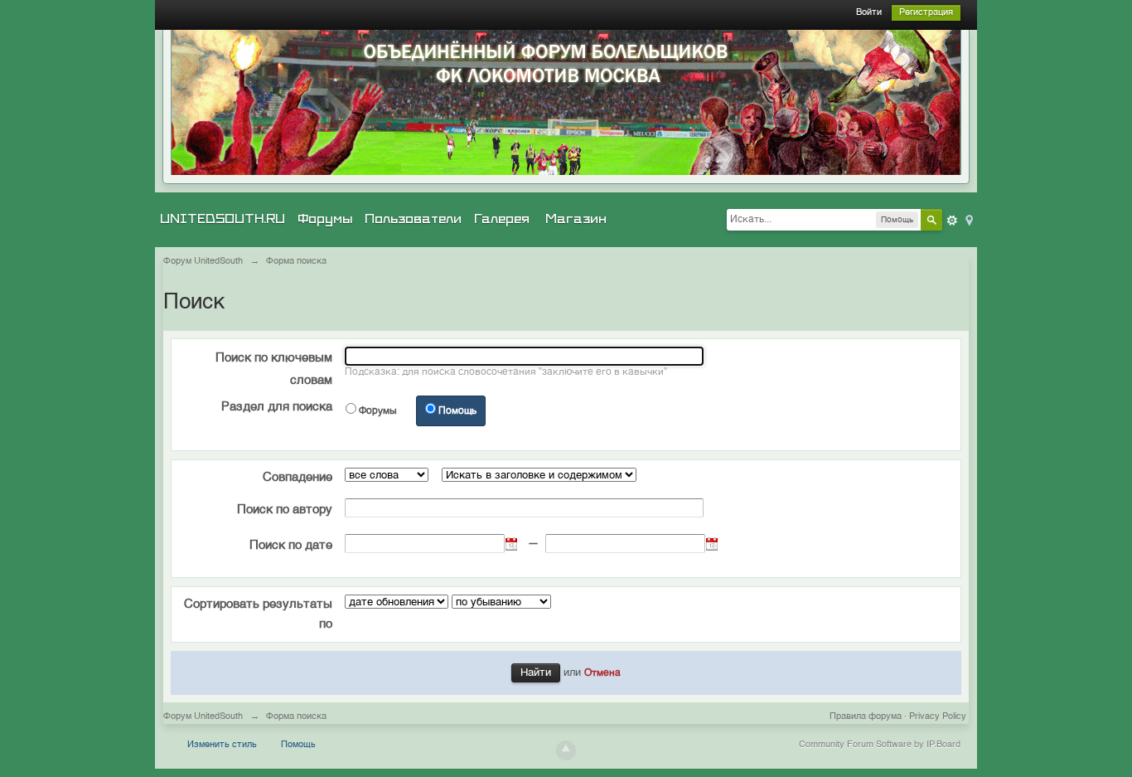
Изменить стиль (222, 745)
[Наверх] (566, 750)
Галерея (502, 219)
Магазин (576, 219)
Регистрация (926, 12)
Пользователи (413, 219)
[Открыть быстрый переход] (968, 219)
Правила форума (866, 716)
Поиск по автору (284, 509)
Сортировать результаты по (258, 614)
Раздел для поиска (276, 407)
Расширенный (952, 220)
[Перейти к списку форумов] (566, 102)
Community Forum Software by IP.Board (879, 745)
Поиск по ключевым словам (273, 369)
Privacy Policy (937, 716)
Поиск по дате (290, 545)
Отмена (602, 673)
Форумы (325, 219)
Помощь (457, 411)
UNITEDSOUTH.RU (222, 219)
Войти (869, 12)
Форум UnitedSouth (203, 716)
